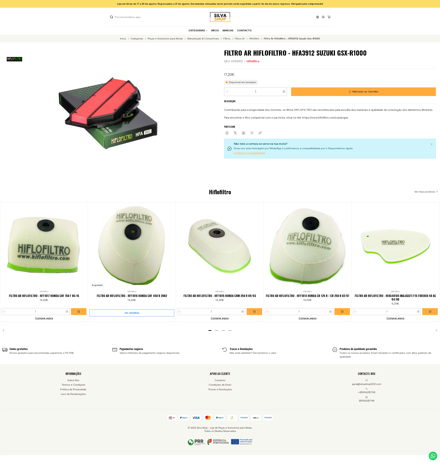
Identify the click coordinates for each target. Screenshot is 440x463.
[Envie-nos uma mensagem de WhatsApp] (433, 456)
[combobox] (127, 17)
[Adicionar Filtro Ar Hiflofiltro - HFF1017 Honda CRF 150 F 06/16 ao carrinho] (78, 311)
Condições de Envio (220, 384)
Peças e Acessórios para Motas (165, 39)
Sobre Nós (73, 380)
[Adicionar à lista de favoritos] (83, 245)
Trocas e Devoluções (220, 389)
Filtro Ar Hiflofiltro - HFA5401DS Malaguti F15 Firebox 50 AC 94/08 (395, 297)
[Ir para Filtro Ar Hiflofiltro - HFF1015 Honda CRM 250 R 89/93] (219, 246)
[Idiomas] (317, 17)
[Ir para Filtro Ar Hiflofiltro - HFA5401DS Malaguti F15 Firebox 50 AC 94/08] (395, 246)
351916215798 (366, 400)
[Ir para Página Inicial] (220, 17)
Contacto (220, 380)
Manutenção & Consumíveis (203, 39)
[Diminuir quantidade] (227, 92)
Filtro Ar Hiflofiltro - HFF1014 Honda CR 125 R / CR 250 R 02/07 (307, 296)
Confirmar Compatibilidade (249, 153)
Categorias (137, 39)
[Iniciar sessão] (323, 17)
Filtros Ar (240, 39)
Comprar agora (44, 318)
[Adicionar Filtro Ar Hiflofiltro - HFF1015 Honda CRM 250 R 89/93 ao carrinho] (254, 311)
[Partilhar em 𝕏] (235, 133)
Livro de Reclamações (73, 394)
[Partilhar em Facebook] (227, 133)
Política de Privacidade (73, 389)
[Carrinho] (329, 17)
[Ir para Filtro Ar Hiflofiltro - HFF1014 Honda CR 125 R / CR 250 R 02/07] (307, 246)
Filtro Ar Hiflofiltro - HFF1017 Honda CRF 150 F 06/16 (44, 296)
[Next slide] (435, 330)
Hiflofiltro (254, 39)
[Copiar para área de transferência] (260, 133)
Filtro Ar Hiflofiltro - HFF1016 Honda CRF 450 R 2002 (132, 296)
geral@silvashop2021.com (366, 384)
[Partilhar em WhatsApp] (243, 133)
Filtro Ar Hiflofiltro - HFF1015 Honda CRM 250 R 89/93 (220, 296)
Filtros (226, 39)
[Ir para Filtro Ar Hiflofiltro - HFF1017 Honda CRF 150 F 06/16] (44, 246)
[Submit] (111, 17)
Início (123, 39)
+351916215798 (366, 392)
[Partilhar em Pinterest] (252, 133)
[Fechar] (431, 143)
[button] (210, 330)
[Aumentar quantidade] (284, 92)
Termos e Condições (73, 384)
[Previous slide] (4, 330)
